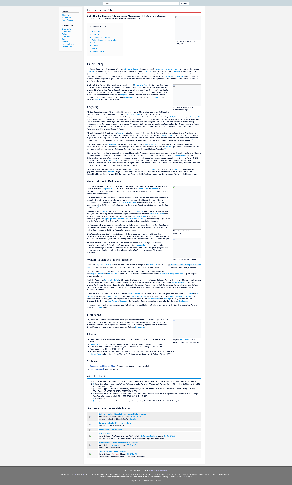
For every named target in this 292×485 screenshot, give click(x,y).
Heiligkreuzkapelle (97, 273)
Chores (169, 76)
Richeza (111, 171)
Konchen (149, 71)
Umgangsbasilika (142, 245)
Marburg (167, 298)
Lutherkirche (184, 339)
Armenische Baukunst (103, 264)
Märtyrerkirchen (168, 135)
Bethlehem (154, 188)
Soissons (181, 282)
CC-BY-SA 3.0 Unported (158, 470)
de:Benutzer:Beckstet (149, 436)
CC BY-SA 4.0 (132, 454)
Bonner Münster (112, 296)
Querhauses (183, 301)
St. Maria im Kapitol (141, 85)
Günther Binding (96, 344)
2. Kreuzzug (104, 211)
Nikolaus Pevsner (96, 354)
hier (75, 474)
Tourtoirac (98, 307)
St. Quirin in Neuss (139, 296)
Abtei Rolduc (112, 301)
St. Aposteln (188, 293)
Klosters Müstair (113, 273)
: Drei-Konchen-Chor (102, 366)
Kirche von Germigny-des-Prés (171, 273)
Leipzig (133, 419)
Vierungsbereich (172, 69)
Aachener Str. (195, 117)
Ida (176, 169)
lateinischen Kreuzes (131, 69)
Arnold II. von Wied (157, 213)
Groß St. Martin (134, 293)
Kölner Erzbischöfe (128, 202)
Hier (84, 474)
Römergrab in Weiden (132, 114)
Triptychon (115, 454)
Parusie (120, 133)
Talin (88, 267)
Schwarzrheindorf (140, 216)
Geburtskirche (143, 188)
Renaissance (129, 97)
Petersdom (154, 97)
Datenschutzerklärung (152, 480)
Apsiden (177, 71)
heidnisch (168, 146)
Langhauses (139, 327)
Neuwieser (116, 445)
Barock (97, 99)
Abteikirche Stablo (181, 155)
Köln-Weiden (175, 117)
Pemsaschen (152, 264)
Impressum (136, 480)
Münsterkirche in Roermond (180, 296)
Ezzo (132, 169)
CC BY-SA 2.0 (132, 445)
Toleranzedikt (112, 144)
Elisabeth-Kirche (154, 298)
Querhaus (91, 71)
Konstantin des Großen (153, 144)
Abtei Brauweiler (115, 160)
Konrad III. (139, 211)
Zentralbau (179, 76)
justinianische (110, 188)
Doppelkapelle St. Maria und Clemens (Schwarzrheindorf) (124, 218)
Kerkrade (123, 301)
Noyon (174, 282)
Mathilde (153, 169)
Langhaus (159, 69)
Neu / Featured (67, 20)
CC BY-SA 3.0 (135, 416)
